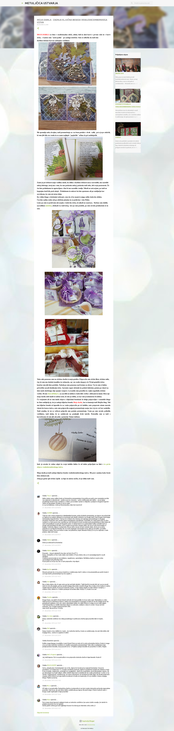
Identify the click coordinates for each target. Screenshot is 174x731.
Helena (49, 540)
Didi (48, 628)
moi (48, 581)
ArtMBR (49, 513)
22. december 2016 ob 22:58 (51, 660)
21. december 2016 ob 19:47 (51, 623)
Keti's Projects (51, 654)
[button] (38, 28)
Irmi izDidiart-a (54, 394)
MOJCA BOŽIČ (51, 665)
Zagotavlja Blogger (88, 721)
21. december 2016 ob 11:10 (51, 592)
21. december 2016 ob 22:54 (51, 635)
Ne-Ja (49, 685)
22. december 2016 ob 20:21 (51, 649)
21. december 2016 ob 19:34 (51, 611)
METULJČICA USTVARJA (41, 3)
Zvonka (49, 597)
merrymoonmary (91, 724)
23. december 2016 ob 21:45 (51, 680)
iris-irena (50, 616)
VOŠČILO (118, 137)
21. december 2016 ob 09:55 (51, 545)
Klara (48, 699)
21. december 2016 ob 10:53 (51, 576)
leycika (49, 569)
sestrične (48, 206)
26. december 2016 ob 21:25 (51, 708)
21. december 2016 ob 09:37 (51, 534)
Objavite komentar (43, 712)
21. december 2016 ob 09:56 (51, 564)
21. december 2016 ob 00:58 (51, 507)
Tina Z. (49, 496)
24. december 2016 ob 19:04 (51, 694)
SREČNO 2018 (119, 73)
